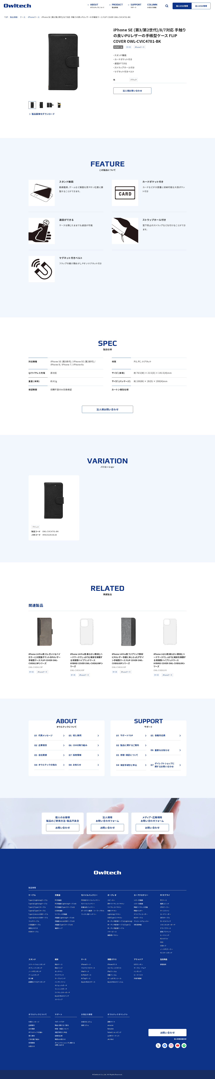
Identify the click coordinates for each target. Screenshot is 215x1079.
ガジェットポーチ (61, 985)
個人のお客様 (182, 6)
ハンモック (138, 971)
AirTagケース (86, 978)
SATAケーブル (165, 918)
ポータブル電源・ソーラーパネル (92, 911)
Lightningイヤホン (114, 914)
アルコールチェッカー (141, 921)
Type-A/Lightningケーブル (38, 904)
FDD (161, 942)
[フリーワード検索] (166, 6)
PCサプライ (165, 895)
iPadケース (85, 971)
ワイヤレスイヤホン (114, 907)
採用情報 (32, 1043)
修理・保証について (62, 1029)
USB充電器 (58, 911)
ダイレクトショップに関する (65, 1044)
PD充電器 (58, 900)
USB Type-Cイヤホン (115, 918)
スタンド (32, 959)
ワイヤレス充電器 (61, 914)
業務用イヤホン (113, 935)
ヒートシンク (164, 935)
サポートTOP (59, 1022)
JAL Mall (111, 1039)
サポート (58, 1014)
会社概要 (32, 1029)
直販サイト (111, 1022)
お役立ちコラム (86, 1022)
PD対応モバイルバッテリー (90, 900)
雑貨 (57, 959)
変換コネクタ (33, 928)
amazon (110, 1025)
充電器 (57, 895)
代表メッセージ (34, 1022)
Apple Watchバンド (62, 996)
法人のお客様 (201, 6)
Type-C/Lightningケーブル (38, 900)
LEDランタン (138, 964)
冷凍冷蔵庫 (138, 978)
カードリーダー (165, 914)
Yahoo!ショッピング (114, 1032)
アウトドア (138, 959)
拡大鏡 (31, 978)
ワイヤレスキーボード (62, 992)
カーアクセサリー (141, 895)
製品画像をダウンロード (43, 113)
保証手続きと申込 (61, 1032)
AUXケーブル (138, 918)
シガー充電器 (138, 900)
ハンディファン (60, 982)
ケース (128, 47)
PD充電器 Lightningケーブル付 (65, 904)
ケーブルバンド (60, 978)
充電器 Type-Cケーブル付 (64, 925)
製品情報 (32, 888)
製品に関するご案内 (62, 1025)
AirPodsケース (86, 975)
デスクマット (59, 975)
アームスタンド (34, 975)
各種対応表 (59, 1036)
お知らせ (32, 1046)
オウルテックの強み (35, 1032)
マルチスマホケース (88, 968)
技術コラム (85, 1025)
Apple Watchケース (88, 982)
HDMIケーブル (33, 932)
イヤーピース (112, 932)
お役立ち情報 (86, 1014)
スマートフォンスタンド (37, 964)
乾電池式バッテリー (88, 907)
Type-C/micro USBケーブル (38, 914)
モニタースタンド (166, 953)
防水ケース (59, 964)
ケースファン (164, 911)
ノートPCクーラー (166, 949)
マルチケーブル (34, 921)
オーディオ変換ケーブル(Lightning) (120, 921)
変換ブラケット (165, 932)
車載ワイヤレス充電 (141, 907)
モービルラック (165, 921)
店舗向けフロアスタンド (37, 982)
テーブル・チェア (140, 968)
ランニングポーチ (61, 989)
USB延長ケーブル (35, 925)
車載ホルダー (138, 911)
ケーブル (32, 895)
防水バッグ (59, 968)
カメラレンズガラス (114, 968)
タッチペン (59, 971)
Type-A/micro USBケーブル (38, 918)
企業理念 (32, 1025)
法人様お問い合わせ (132, 90)
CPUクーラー (165, 907)
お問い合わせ (62, 827)
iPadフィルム (112, 971)
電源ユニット (164, 904)
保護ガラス (112, 959)
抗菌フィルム (112, 975)
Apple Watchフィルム (115, 982)
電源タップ (59, 928)
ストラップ (59, 999)
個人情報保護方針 (180, 1039)
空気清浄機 (138, 925)
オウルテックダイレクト (118, 1014)
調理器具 (163, 964)
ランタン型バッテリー (89, 914)
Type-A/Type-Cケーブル (37, 911)
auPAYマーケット (114, 1036)
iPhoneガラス (112, 964)
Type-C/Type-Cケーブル (37, 907)
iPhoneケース (140, 47)
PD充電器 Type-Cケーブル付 (65, 907)
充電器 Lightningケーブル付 (64, 918)
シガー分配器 (138, 904)
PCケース (163, 900)
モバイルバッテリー (89, 895)
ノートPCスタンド (35, 971)
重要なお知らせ (60, 1039)
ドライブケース (165, 928)
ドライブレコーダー (141, 914)
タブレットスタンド (35, 968)
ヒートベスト (138, 975)
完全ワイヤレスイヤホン (116, 904)
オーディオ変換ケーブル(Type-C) (119, 925)
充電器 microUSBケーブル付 (65, 921)
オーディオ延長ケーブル (116, 928)
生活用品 (163, 959)
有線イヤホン (112, 911)
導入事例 (32, 1036)
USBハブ (163, 946)
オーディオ (112, 895)
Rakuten (111, 1029)
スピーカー (111, 900)
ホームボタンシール (114, 978)
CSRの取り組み (34, 1039)
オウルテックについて (38, 1014)
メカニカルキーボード (168, 925)
